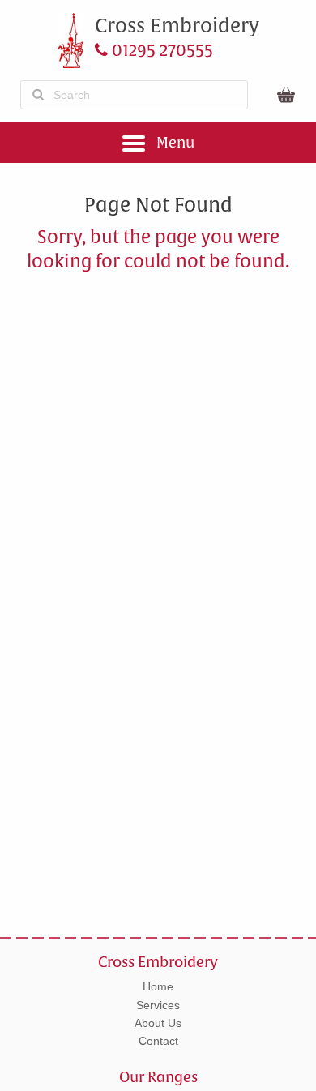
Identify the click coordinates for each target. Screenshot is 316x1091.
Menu (173, 142)
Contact (158, 1040)
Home (158, 986)
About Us (158, 1022)
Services (158, 1005)
